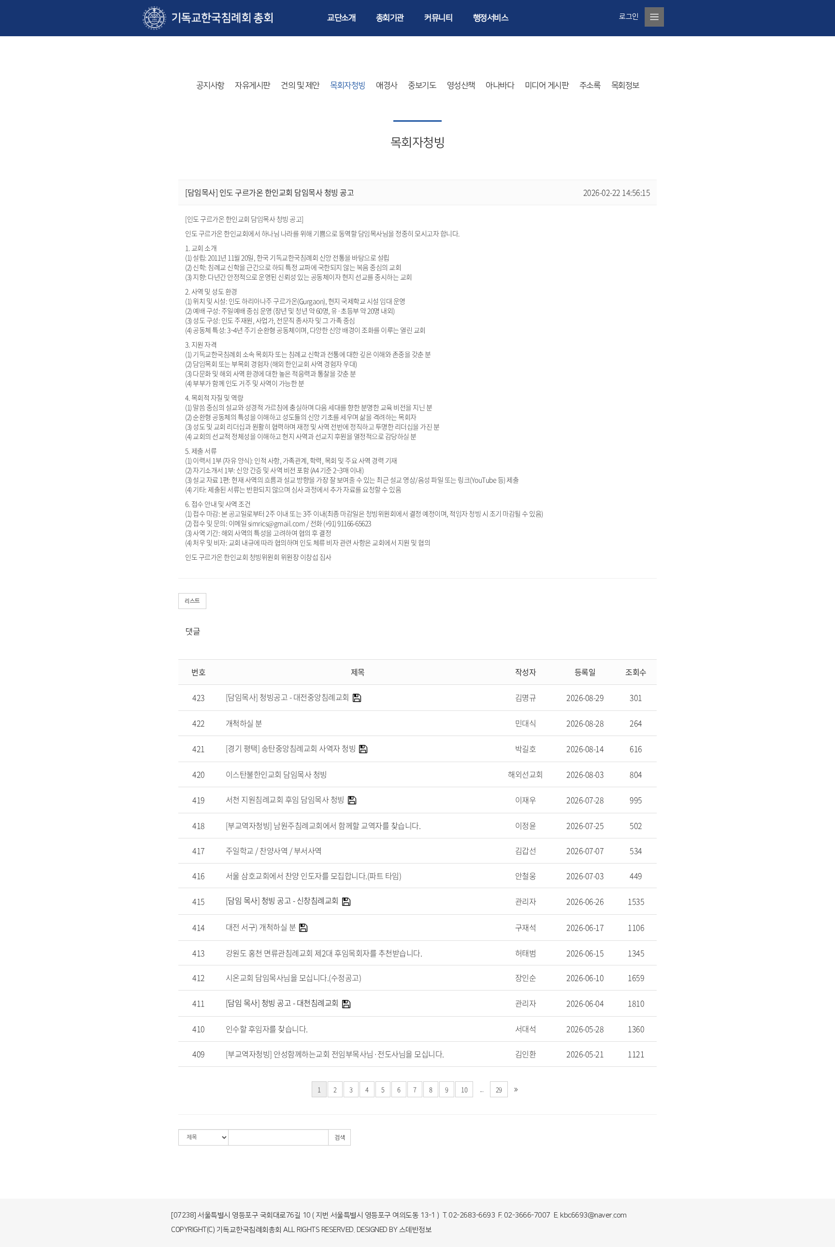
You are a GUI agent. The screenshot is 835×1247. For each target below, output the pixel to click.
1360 (636, 1028)
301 (636, 697)
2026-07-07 (585, 850)
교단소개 (341, 18)
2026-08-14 (585, 748)
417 (198, 850)
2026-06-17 (585, 927)
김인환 (525, 1054)
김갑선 (525, 850)
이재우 (525, 800)
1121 (636, 1054)
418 (198, 825)
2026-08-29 (585, 697)
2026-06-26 (585, 901)
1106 (636, 927)
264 (636, 723)
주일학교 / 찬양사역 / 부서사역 (274, 850)
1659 (636, 977)
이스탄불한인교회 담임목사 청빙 (276, 774)
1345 (636, 953)
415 (198, 901)
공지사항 (210, 85)
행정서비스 (490, 18)
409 (198, 1054)
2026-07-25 (585, 825)
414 (198, 927)
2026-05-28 (585, 1028)
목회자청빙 (347, 85)
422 (198, 723)
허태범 (525, 953)
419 (198, 800)
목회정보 (625, 85)
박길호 (525, 748)
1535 (636, 901)
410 (198, 1028)
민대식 (525, 723)
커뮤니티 (438, 18)
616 (636, 748)
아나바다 (500, 85)
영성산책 (461, 85)
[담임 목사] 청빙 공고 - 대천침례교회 (282, 1002)
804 (636, 774)
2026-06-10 (585, 977)
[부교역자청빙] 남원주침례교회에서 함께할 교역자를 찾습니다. (323, 825)
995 (636, 800)
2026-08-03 (585, 774)
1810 (636, 1003)
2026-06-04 (585, 1003)
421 (198, 748)
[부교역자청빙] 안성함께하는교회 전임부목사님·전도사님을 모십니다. (335, 1054)
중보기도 (422, 85)
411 (198, 1003)
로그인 (629, 17)
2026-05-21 (585, 1054)
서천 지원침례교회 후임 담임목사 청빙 (285, 799)
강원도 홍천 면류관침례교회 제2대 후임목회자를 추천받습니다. (324, 953)
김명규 (525, 697)
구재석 (525, 927)
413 (198, 953)
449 (636, 875)
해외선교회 (525, 774)
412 (198, 977)
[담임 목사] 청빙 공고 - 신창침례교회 (282, 900)
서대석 (525, 1028)
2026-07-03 (585, 875)
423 (198, 697)
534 (636, 850)
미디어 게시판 (547, 85)
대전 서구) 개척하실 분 (261, 927)
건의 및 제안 (300, 85)
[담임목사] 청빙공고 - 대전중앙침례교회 (287, 697)
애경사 (386, 85)
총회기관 (390, 18)
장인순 (525, 977)
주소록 (590, 85)
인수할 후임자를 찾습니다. (267, 1028)
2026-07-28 (585, 800)
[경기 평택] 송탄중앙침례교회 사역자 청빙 (291, 748)
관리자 (525, 901)
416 (198, 875)
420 (198, 774)
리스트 (192, 601)
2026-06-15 (585, 953)
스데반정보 (415, 1230)
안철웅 (525, 875)
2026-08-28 (585, 723)
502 (636, 825)
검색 (339, 1137)
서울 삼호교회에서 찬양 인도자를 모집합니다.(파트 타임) (314, 875)
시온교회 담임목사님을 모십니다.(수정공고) (293, 977)
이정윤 (525, 825)
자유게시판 (252, 85)
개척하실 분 (244, 723)
